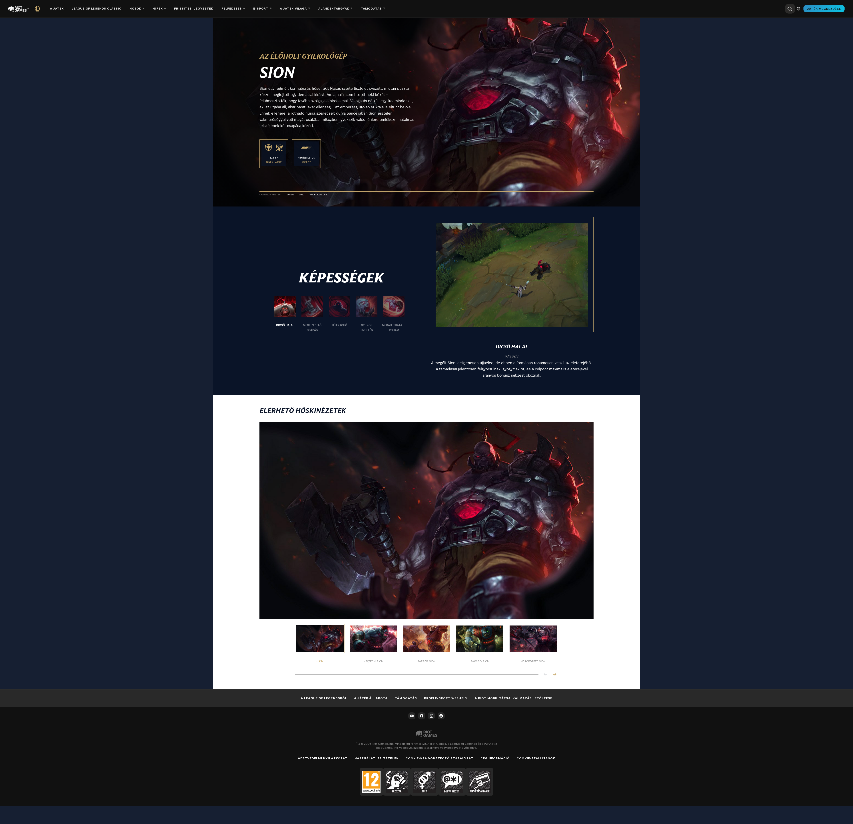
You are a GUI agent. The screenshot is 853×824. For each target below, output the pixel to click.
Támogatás (406, 698)
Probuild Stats (318, 194)
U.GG (301, 194)
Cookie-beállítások (536, 758)
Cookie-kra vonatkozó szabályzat (439, 758)
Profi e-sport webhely (446, 698)
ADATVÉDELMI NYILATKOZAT (322, 758)
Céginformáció (495, 758)
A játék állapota (371, 698)
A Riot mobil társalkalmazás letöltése (513, 698)
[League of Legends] (38, 8)
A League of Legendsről (324, 698)
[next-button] (554, 675)
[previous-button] (545, 675)
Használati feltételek (377, 758)
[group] (339, 314)
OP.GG (290, 194)
